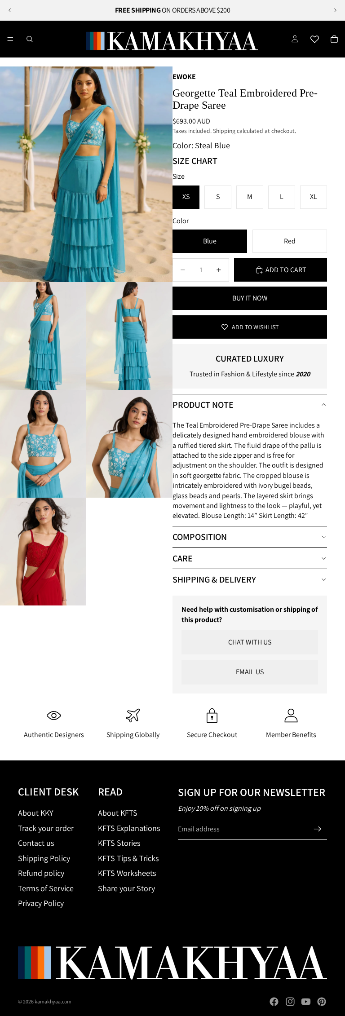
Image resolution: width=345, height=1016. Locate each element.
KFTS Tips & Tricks (128, 858)
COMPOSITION (199, 537)
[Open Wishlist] (314, 39)
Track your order (46, 828)
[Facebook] (274, 1001)
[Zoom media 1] (86, 174)
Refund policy (41, 873)
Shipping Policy (44, 858)
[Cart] (334, 39)
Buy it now (250, 298)
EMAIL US (250, 671)
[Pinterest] (321, 1001)
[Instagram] (290, 1001)
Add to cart (285, 269)
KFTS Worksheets (127, 873)
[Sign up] (317, 829)
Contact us (36, 843)
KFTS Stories (119, 843)
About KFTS (117, 813)
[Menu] (10, 39)
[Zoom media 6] (43, 551)
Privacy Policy (41, 903)
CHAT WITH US (249, 642)
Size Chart (194, 161)
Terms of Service (46, 888)
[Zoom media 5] (129, 444)
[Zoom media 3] (129, 336)
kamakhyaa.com (53, 1001)
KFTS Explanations (129, 828)
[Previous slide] (10, 10)
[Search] (30, 39)
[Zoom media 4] (43, 444)
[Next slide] (335, 10)
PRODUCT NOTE (203, 405)
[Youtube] (306, 1001)
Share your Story (126, 888)
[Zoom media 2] (43, 336)
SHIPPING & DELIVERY (214, 579)
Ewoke (184, 76)
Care (182, 558)
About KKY (35, 813)
